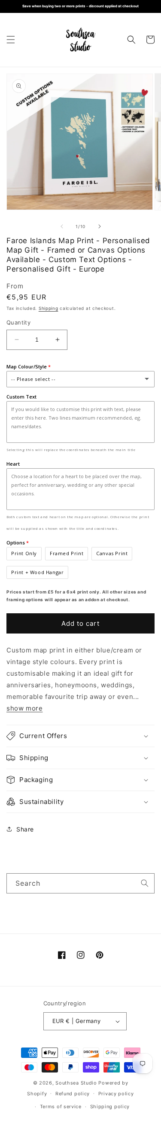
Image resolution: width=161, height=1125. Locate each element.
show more (24, 708)
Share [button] (25, 829)
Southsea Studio (76, 1083)
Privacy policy (116, 1094)
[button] (10, 39)
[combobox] (80, 883)
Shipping (48, 308)
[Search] (144, 883)
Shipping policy (110, 1106)
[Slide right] (99, 226)
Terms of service (61, 1106)
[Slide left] (61, 226)
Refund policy (72, 1094)
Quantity (18, 322)
